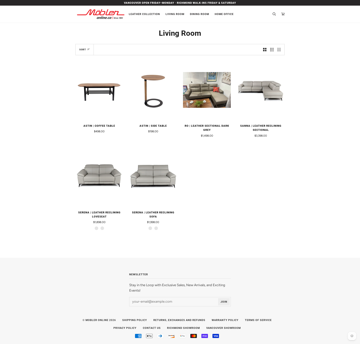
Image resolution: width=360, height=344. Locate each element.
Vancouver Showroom (223, 327)
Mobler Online (97, 320)
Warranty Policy (225, 320)
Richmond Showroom (183, 327)
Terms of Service (258, 320)
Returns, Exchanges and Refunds (179, 320)
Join (223, 301)
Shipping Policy (134, 320)
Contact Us (152, 327)
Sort (82, 49)
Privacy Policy (124, 327)
